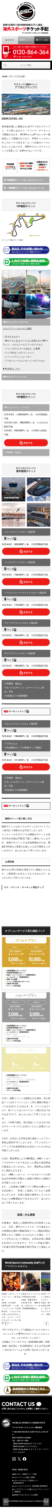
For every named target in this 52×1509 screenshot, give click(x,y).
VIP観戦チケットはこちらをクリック (25, 180)
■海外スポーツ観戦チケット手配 (24, 1474)
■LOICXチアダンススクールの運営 (25, 1495)
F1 (11, 76)
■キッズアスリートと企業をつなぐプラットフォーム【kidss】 (31, 1490)
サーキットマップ (17, 711)
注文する (28, 443)
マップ (10, 538)
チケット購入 (43, 40)
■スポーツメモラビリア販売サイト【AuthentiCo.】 (25, 1482)
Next (46, 1323)
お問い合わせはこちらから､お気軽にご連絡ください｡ (25, 1409)
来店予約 (10, 40)
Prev (5, 1323)
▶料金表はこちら (12, 368)
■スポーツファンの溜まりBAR (23, 1477)
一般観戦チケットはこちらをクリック (25, 188)
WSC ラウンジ (27, 40)
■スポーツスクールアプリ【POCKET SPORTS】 (30, 1486)
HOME (4, 76)
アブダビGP (20, 76)
